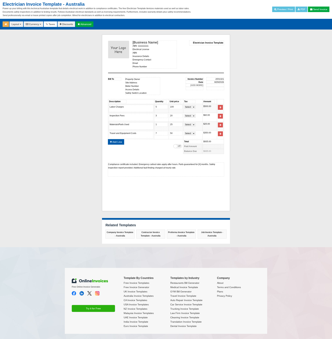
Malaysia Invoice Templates (139, 313)
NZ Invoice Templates (135, 308)
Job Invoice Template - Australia (212, 234)
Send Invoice (319, 9)
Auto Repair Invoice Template (186, 300)
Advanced (85, 24)
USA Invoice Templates (136, 304)
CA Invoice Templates (135, 300)
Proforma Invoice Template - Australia (181, 234)
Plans (220, 291)
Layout (16, 24)
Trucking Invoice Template (184, 308)
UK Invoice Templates (135, 291)
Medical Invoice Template (184, 287)
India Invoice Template (136, 321)
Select (188, 107)
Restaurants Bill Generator (184, 283)
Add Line (117, 142)
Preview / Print (284, 9)
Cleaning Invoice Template (184, 317)
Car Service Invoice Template (186, 304)
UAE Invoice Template (136, 317)
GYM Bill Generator (181, 291)
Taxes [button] (50, 24)
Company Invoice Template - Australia (120, 234)
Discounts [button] (67, 24)
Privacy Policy (224, 295)
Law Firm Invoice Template (185, 313)
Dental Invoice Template (183, 326)
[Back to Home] (6, 24)
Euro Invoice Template (136, 326)
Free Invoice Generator (136, 287)
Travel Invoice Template (183, 295)
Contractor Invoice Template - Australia (150, 234)
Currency (34, 24)
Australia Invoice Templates (139, 295)
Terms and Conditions (229, 287)
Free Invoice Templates (136, 283)
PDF (302, 9)
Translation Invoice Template (186, 321)
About (220, 283)
